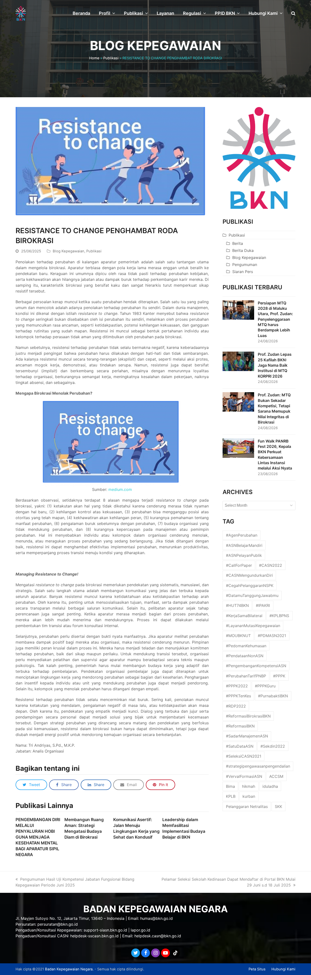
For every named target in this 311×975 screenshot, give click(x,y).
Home (94, 58)
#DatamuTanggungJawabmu (252, 595)
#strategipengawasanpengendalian (258, 766)
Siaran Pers (242, 271)
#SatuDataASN (239, 746)
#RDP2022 (236, 706)
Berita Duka (243, 250)
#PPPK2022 (237, 685)
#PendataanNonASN (244, 655)
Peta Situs (257, 969)
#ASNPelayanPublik (244, 555)
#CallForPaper (239, 565)
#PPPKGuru (265, 685)
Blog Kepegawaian (68, 251)
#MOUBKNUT (238, 635)
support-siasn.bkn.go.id (105, 930)
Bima (230, 786)
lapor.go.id (140, 930)
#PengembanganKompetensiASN (256, 665)
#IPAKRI (263, 605)
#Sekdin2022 (272, 746)
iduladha (270, 786)
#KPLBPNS (279, 615)
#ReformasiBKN (240, 726)
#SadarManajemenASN (247, 736)
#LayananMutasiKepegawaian (253, 625)
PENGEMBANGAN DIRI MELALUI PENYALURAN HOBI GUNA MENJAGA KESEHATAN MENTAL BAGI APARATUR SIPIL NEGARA (38, 837)
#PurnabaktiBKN (273, 695)
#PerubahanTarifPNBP (246, 676)
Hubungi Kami (283, 969)
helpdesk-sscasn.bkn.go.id (94, 935)
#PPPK (279, 676)
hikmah (248, 786)
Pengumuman (244, 264)
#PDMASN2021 (272, 635)
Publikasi (111, 58)
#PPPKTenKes (238, 695)
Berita (237, 243)
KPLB (230, 796)
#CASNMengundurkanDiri (249, 575)
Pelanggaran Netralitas (247, 806)
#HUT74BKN (237, 605)
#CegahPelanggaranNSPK (249, 585)
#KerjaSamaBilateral (244, 615)
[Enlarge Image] (112, 163)
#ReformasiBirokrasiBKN (248, 716)
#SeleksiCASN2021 (243, 756)
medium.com (120, 489)
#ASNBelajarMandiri (244, 545)
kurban (248, 796)
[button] (293, 13)
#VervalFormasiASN (244, 776)
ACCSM (276, 776)
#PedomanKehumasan (246, 645)
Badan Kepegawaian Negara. (69, 969)
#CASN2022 (270, 565)
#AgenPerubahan (241, 535)
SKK (278, 806)
